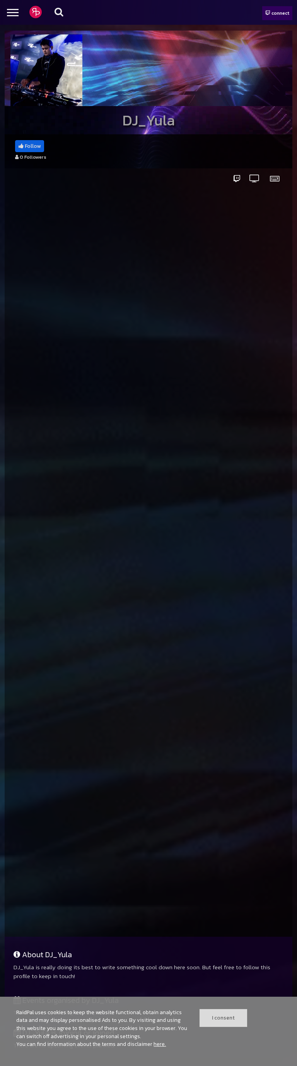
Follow (32, 146)
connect (279, 13)
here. (160, 1044)
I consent (223, 1017)
